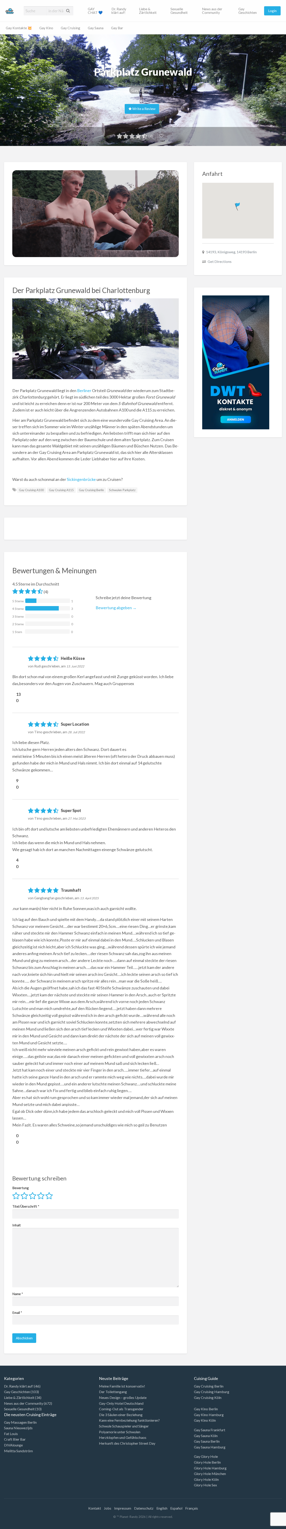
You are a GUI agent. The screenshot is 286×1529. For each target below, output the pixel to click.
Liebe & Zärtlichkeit (148, 11)
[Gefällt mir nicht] (14, 700)
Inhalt (16, 1225)
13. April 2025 (89, 898)
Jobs (107, 1508)
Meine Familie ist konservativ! (122, 1386)
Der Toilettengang (113, 1392)
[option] (266, 1525)
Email (17, 1313)
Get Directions (219, 261)
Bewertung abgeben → (116, 607)
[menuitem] (96, 11)
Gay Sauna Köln (206, 1435)
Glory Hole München (210, 1473)
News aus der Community (212, 11)
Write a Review (144, 109)
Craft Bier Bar (15, 1439)
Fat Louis (11, 1433)
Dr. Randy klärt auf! (118, 11)
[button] (238, 206)
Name (17, 1294)
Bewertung (20, 1188)
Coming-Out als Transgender (121, 1409)
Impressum (122, 1508)
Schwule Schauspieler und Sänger (124, 1426)
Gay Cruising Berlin (91, 490)
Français (191, 1508)
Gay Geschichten (247, 11)
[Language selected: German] (267, 1524)
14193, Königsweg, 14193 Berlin (231, 252)
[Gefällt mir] (14, 694)
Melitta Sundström (18, 1451)
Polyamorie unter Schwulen (119, 1432)
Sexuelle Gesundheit (179, 11)
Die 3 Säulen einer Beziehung (121, 1415)
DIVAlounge (13, 1445)
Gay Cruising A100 (31, 490)
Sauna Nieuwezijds (18, 1428)
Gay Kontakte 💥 (19, 28)
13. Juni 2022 (75, 666)
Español (176, 1508)
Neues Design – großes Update (123, 1397)
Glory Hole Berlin (207, 1462)
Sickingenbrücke (81, 479)
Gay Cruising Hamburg (211, 1392)
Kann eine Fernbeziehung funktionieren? (129, 1420)
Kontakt (94, 1508)
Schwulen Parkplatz (122, 490)
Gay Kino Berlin (206, 1409)
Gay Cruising (70, 28)
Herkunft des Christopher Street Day (127, 1443)
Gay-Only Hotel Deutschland (121, 1403)
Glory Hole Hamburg (210, 1468)
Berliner (84, 390)
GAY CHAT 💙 (95, 11)
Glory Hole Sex (205, 1485)
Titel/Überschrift (25, 1206)
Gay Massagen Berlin (20, 1422)
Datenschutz (144, 1508)
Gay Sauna (95, 28)
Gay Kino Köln (205, 1420)
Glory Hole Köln (206, 1479)
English (161, 1508)
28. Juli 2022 (76, 732)
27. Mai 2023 (77, 818)
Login (272, 11)
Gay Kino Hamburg (209, 1415)
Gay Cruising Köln (207, 1397)
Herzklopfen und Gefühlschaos (122, 1437)
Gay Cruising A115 (61, 490)
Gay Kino (46, 28)
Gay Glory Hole (206, 1456)
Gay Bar (117, 28)
